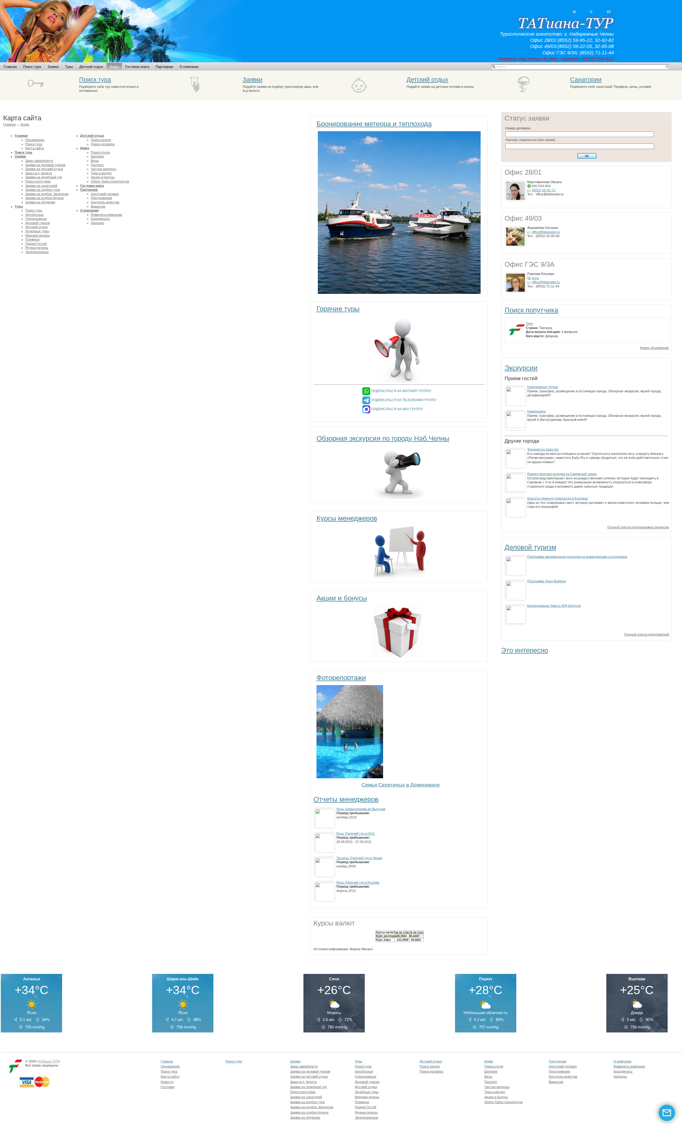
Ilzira (535, 278)
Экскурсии (521, 368)
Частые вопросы (103, 169)
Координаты (100, 219)
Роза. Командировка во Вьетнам (360, 809)
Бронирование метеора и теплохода (374, 124)
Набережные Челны (542, 387)
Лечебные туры (37, 231)
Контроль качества (105, 202)
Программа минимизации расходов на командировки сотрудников (577, 557)
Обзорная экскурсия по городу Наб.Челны (382, 438)
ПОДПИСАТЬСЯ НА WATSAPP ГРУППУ (401, 391)
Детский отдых (91, 67)
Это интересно (524, 650)
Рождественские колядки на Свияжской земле (562, 474)
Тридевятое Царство (543, 449)
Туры (69, 67)
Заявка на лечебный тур (43, 177)
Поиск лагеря (101, 140)
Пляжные (32, 239)
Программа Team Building (546, 581)
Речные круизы (36, 248)
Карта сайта (34, 148)
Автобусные (34, 215)
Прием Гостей (36, 244)
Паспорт (97, 165)
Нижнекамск (536, 411)
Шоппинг (97, 156)
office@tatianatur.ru (546, 232)
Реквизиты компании (106, 215)
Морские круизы (37, 235)
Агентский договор (105, 194)
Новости (167, 1082)
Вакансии (98, 206)
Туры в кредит (101, 173)
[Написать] (608, 12)
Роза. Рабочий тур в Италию (357, 882)
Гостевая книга (137, 67)
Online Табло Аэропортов (110, 181)
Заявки (53, 67)
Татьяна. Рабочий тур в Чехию (359, 858)
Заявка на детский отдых (44, 169)
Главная (10, 67)
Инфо (114, 67)
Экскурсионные (37, 252)
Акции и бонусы (103, 177)
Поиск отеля (100, 152)
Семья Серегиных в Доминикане (401, 785)
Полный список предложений (646, 634)
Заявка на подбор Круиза (44, 198)
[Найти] (591, 12)
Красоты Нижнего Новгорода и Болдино (557, 498)
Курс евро (383, 940)
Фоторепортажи (341, 678)
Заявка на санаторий (41, 186)
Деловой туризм (37, 223)
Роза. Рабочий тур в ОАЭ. (355, 833)
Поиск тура (32, 67)
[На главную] (574, 12)
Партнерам (164, 67)
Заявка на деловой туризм (45, 165)
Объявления (34, 140)
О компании (189, 67)
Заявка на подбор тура (42, 190)
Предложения (101, 198)
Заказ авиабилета (39, 161)
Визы (95, 161)
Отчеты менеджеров (346, 799)
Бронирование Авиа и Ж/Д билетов (553, 606)
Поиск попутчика (38, 181)
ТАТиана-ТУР (48, 1061)
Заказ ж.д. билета (38, 173)
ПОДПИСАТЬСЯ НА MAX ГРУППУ (397, 409)
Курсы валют (385, 932)
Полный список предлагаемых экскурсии (638, 527)
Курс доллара (386, 936)
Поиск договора (103, 144)
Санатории (586, 79)
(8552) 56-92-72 (543, 190)
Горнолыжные (36, 219)
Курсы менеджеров (346, 518)
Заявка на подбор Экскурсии (46, 194)
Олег (529, 324)
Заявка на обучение (40, 202)
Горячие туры (338, 309)
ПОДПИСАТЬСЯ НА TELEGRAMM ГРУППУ (403, 400)
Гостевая (167, 1087)
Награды (97, 223)
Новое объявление (654, 348)
